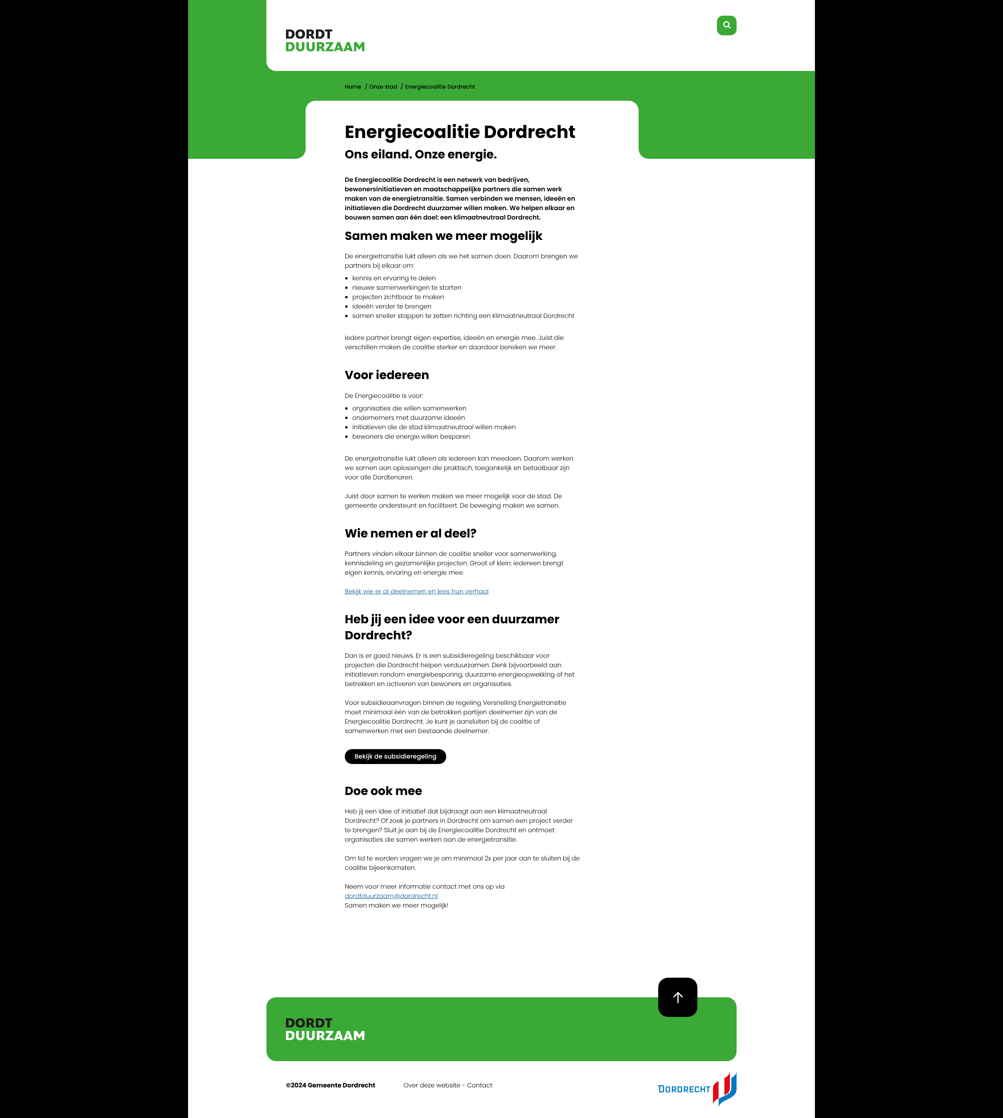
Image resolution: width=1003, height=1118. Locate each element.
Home (353, 87)
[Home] (325, 49)
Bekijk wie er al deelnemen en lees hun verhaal (417, 591)
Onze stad (383, 87)
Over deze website (432, 1085)
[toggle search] (727, 25)
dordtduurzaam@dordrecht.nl (391, 895)
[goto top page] (677, 997)
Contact (479, 1085)
